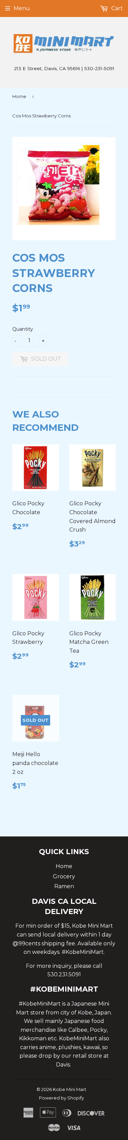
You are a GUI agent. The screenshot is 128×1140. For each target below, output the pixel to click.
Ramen (64, 886)
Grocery (64, 876)
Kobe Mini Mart (69, 1089)
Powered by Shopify (61, 1098)
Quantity (22, 329)
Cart (116, 8)
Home (19, 96)
